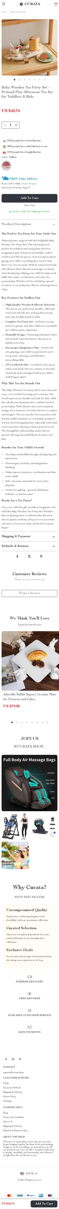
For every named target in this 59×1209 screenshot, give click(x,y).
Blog (5, 1113)
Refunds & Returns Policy (15, 1131)
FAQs (6, 1083)
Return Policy (9, 1097)
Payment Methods (12, 1088)
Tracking (7, 1101)
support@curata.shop (13, 1073)
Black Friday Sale (18, 12)
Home (4, 12)
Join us (30, 739)
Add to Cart (44, 1204)
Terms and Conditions (13, 1117)
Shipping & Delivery (12, 1092)
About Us (8, 1122)
